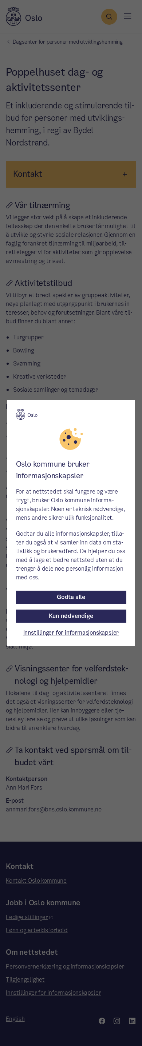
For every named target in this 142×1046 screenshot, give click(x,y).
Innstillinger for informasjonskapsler (71, 632)
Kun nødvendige (71, 616)
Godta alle (71, 597)
